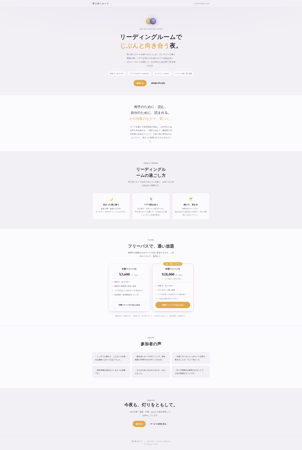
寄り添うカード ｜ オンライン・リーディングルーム (151, 441)
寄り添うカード (100, 3)
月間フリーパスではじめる (129, 305)
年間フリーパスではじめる (173, 305)
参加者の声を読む (158, 83)
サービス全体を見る (158, 424)
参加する (140, 83)
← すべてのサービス (202, 3)
